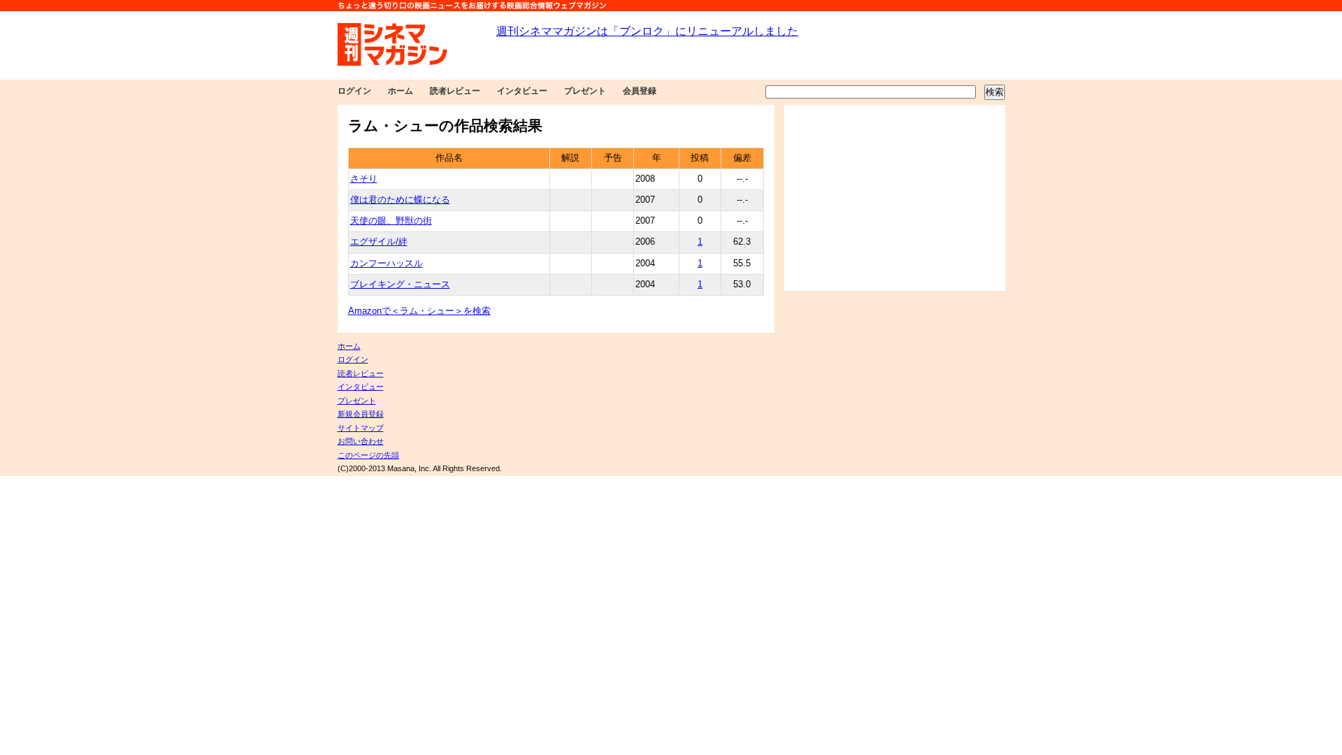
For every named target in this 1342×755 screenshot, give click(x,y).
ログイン (354, 91)
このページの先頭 (368, 455)
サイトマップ (361, 428)
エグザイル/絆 (378, 242)
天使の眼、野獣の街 (391, 221)
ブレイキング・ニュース (400, 284)
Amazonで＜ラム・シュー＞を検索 (419, 311)
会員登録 (639, 91)
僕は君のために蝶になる (400, 200)
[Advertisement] (895, 197)
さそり (363, 179)
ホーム (400, 91)
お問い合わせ (361, 441)
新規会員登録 (361, 414)
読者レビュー (455, 91)
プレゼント (585, 91)
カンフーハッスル (386, 263)
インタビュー (522, 91)
